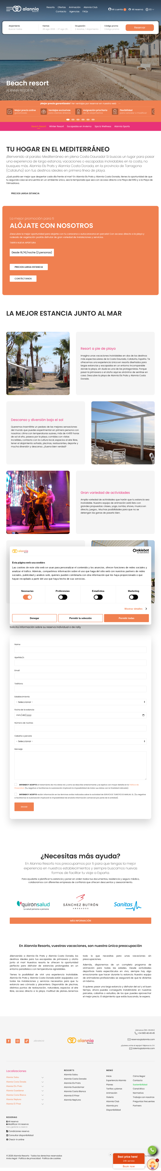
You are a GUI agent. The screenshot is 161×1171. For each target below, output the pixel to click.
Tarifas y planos (114, 1088)
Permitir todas (126, 618)
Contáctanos (23, 278)
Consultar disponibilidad (20, 1135)
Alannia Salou (71, 1074)
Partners (137, 1105)
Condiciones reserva (18, 1131)
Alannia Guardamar (74, 1087)
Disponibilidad (113, 1109)
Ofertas (62, 7)
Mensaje (18, 749)
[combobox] (56, 29)
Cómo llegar (139, 1076)
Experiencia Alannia (116, 1080)
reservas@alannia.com (143, 1039)
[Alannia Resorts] (80, 1040)
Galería (110, 1097)
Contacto (61, 11)
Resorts (51, 7)
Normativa (138, 1092)
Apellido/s (19, 657)
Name (17, 644)
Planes (109, 1084)
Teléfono (18, 683)
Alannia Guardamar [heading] (15, 1090)
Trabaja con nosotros (143, 1097)
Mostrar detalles (134, 608)
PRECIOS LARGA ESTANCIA (25, 193)
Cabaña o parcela (23, 736)
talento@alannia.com (143, 1048)
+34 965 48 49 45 (146, 1033)
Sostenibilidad (140, 1084)
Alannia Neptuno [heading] (13, 1099)
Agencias (74, 11)
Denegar (34, 618)
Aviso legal (11, 1158)
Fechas (46, 25)
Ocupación (80, 25)
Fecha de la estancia (24, 709)
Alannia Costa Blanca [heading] (16, 1095)
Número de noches (23, 722)
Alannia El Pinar (71, 1095)
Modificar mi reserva (18, 1124)
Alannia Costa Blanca (75, 1091)
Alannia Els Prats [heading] (14, 1086)
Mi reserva (137, 9)
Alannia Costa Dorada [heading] (16, 1082)
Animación (74, 7)
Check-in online (16, 1139)
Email (17, 670)
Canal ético (138, 1088)
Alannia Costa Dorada (75, 1078)
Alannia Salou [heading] (12, 1077)
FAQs (85, 11)
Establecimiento (22, 696)
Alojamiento (14, 25)
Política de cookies (51, 1158)
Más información (80, 920)
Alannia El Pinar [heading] (13, 1104)
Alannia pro (112, 1105)
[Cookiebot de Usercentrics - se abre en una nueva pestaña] (135, 551)
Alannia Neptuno (72, 1099)
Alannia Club (90, 7)
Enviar (24, 806)
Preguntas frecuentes (144, 1101)
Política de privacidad (30, 1158)
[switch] (62, 597)
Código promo (111, 25)
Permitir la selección (80, 618)
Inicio (108, 1076)
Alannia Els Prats (72, 1083)
